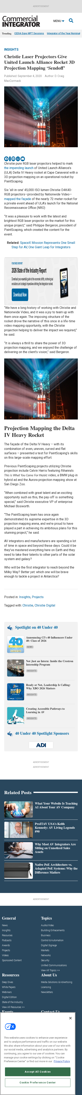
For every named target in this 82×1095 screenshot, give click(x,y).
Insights (11, 49)
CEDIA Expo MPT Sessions (29, 33)
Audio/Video (47, 925)
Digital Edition (9, 997)
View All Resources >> (13, 1007)
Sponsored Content (12, 960)
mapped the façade (17, 199)
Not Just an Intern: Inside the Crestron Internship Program (49, 663)
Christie (27, 605)
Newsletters (47, 992)
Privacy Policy (62, 1061)
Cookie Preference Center (38, 1082)
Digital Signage (49, 945)
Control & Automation (52, 940)
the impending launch (18, 168)
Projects (38, 597)
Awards (6, 945)
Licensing (46, 987)
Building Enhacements (53, 930)
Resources (7, 935)
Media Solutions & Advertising (56, 982)
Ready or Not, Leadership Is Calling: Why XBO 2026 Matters (48, 686)
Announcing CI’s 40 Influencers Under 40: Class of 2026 (49, 639)
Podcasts (7, 940)
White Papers (9, 987)
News (30, 647)
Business (46, 935)
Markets (45, 950)
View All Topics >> (50, 970)
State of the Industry (12, 1002)
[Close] (70, 1018)
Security (45, 960)
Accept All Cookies (38, 1071)
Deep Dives (7, 982)
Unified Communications (54, 965)
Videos (5, 955)
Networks (46, 955)
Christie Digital (45, 605)
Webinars (7, 992)
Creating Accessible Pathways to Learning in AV (45, 710)
